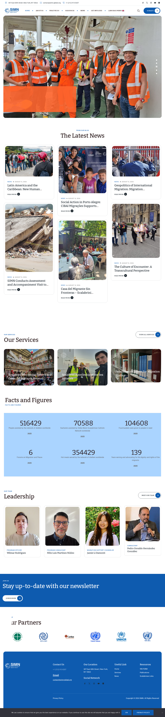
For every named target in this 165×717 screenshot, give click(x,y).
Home (27, 10)
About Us (39, 10)
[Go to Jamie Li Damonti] (62, 526)
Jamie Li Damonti (56, 553)
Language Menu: (115, 10)
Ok (126, 712)
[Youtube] (155, 3)
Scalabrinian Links (147, 676)
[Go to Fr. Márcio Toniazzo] (143, 526)
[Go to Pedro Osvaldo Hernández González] (102, 524)
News (82, 10)
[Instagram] (151, 3)
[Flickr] (159, 3)
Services (117, 673)
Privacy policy (143, 712)
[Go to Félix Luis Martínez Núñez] (22, 526)
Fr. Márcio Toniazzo (137, 553)
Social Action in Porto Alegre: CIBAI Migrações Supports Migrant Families (81, 205)
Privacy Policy (58, 698)
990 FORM (143, 669)
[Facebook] (143, 3)
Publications (144, 673)
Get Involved (96, 10)
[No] (162, 712)
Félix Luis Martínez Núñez (20, 553)
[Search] (138, 10)
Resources (69, 10)
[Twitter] (147, 3)
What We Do (54, 10)
